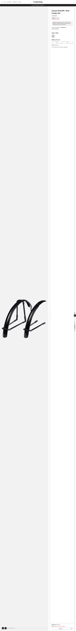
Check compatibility (55, 28)
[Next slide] (5, 628)
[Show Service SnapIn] (75, 315)
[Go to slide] (19, 628)
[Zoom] (24, 320)
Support (19, 2)
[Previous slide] (3, 628)
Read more (66, 47)
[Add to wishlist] (72, 628)
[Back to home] (38, 2)
